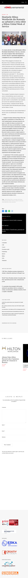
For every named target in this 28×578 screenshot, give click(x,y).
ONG (3, 258)
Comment (4, 407)
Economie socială (5, 249)
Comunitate (4, 242)
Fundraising (4, 251)
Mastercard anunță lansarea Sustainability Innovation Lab (13, 311)
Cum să (3, 247)
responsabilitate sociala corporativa (9, 202)
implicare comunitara (19, 200)
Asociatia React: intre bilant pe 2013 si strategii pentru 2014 (13, 309)
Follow (22, 2)
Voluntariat (4, 260)
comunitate (15, 199)
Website (3, 437)
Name (3, 424)
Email (3, 431)
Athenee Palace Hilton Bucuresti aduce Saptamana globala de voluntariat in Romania (10, 359)
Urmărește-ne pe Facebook (9, 323)
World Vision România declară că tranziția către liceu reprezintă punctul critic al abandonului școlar (13, 279)
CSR (7, 14)
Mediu (3, 256)
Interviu (3, 253)
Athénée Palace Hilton (9, 199)
